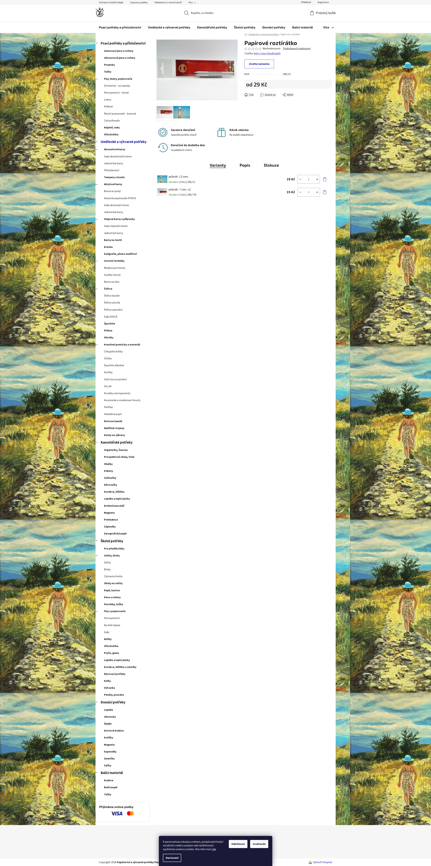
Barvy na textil (113, 240)
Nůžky (108, 639)
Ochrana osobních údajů (111, 2)
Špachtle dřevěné (114, 365)
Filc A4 (107, 386)
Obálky (108, 464)
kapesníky (110, 751)
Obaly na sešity (113, 583)
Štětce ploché (112, 303)
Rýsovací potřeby (114, 674)
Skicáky (108, 337)
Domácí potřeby (113, 702)
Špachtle (109, 323)
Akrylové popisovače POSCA (120, 198)
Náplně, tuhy (112, 127)
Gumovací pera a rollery (118, 51)
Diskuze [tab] (271, 165)
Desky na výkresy (114, 435)
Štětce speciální (113, 310)
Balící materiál (112, 772)
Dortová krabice (114, 731)
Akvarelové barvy (114, 149)
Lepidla (108, 710)
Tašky (107, 794)
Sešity (107, 562)
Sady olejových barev (116, 226)
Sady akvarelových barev (118, 156)
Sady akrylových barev (116, 205)
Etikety (108, 471)
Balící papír (111, 787)
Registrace (323, 2)
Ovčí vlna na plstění (115, 379)
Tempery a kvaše (114, 177)
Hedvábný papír (113, 414)
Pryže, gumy (111, 653)
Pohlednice (111, 520)
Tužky (107, 72)
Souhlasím (259, 844)
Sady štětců (110, 317)
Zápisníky (110, 526)
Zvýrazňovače (112, 120)
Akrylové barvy (113, 184)
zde (214, 849)
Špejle (108, 724)
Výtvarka (109, 688)
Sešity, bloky (112, 555)
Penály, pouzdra (114, 695)
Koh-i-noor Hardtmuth (267, 53)
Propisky (109, 65)
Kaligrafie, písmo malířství (120, 254)
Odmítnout (238, 844)
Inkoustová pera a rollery (119, 58)
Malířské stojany (114, 428)
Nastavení (172, 858)
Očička (108, 358)
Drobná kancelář (114, 506)
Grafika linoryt (112, 275)
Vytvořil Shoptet (322, 862)
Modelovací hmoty (114, 268)
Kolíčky (108, 372)
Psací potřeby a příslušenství (123, 43)
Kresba (108, 247)
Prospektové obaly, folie (119, 457)
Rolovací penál (113, 421)
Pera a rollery (112, 597)
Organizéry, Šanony (116, 450)
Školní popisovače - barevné (120, 114)
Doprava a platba (139, 2)
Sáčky (107, 765)
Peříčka (108, 407)
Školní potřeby (112, 541)
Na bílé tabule (112, 625)
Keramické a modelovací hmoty (122, 400)
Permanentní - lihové (116, 93)
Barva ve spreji (112, 191)
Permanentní (112, 618)
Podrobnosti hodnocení (297, 48)
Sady (106, 632)
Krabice (108, 780)
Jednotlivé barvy (113, 163)
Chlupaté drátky (113, 351)
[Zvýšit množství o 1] (317, 179)
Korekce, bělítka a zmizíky (120, 667)
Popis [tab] (245, 165)
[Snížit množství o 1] (300, 179)
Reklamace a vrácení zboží (168, 2)
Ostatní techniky (114, 261)
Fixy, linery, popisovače (118, 79)
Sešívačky (110, 478)
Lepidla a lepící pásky (117, 499)
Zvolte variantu (259, 64)
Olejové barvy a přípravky (119, 219)
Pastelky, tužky (113, 604)
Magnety (109, 513)
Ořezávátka (111, 134)
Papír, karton (112, 590)
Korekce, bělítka (114, 492)
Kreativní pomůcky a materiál (122, 344)
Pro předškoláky (114, 548)
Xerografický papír (115, 533)
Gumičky (109, 758)
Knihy (107, 681)
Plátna (108, 330)
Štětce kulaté (112, 296)
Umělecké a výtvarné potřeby (123, 141)
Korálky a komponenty (117, 393)
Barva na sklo (111, 282)
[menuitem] (120, 27)
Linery (107, 100)
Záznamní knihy (113, 576)
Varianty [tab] (218, 165)
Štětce (108, 289)
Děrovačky (110, 485)
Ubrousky (110, 717)
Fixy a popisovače (114, 611)
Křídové (108, 106)
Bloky (107, 569)
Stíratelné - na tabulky (117, 86)
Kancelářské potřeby (117, 442)
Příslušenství (111, 170)
